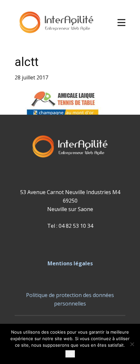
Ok (70, 353)
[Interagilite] (56, 22)
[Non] (132, 344)
